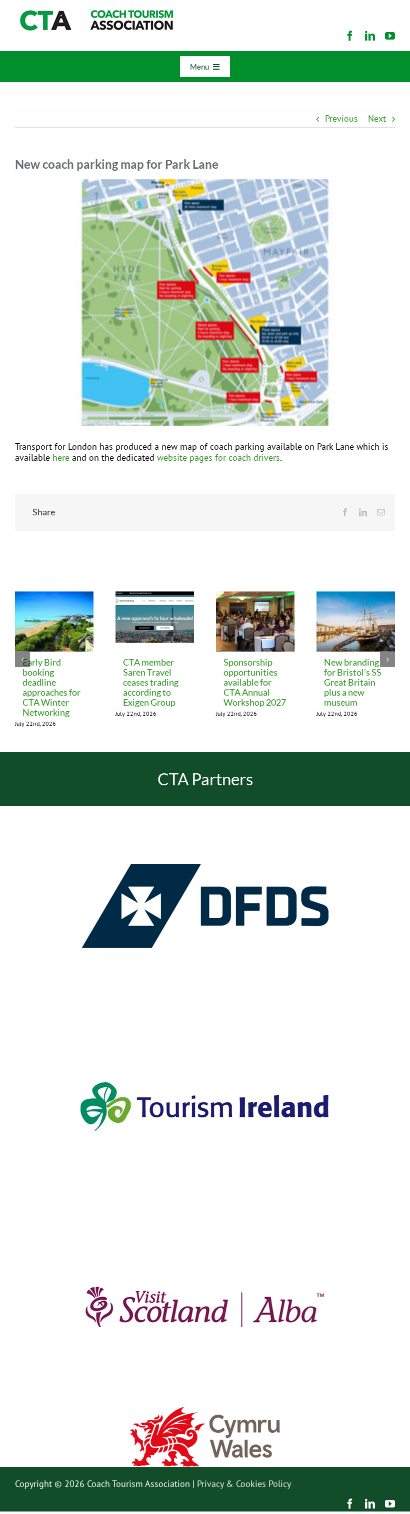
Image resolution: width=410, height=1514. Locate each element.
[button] (22, 659)
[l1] (95, 14)
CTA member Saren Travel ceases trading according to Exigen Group (150, 682)
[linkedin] (370, 36)
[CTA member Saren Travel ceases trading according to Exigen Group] (155, 597)
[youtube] (390, 36)
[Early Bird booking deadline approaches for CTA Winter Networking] (54, 597)
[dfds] (205, 810)
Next (377, 118)
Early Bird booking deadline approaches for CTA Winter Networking (51, 687)
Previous (341, 118)
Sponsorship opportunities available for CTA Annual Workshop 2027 (255, 682)
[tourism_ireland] (205, 1010)
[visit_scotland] (205, 1211)
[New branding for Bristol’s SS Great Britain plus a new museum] (355, 597)
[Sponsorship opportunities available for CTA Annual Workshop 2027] (255, 597)
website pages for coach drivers (218, 457)
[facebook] (350, 36)
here (61, 457)
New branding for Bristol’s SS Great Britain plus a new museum (353, 682)
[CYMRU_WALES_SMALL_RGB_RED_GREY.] (205, 1411)
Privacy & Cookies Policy (244, 1483)
